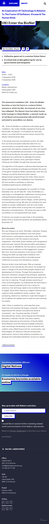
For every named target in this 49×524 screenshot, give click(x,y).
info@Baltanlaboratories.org (12, 466)
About (24, 3)
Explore (13, 3)
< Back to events (8, 345)
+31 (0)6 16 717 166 (8, 468)
